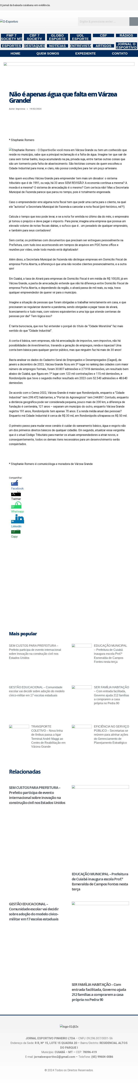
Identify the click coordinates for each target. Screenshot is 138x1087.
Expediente (85, 53)
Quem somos (47, 53)
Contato (120, 53)
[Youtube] (115, 4)
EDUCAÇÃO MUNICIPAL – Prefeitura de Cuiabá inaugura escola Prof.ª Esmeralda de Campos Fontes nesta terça (110, 653)
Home (15, 53)
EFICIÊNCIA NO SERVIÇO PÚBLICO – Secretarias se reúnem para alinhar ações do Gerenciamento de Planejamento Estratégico (111, 734)
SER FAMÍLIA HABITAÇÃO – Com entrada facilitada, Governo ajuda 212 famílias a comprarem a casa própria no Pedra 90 (111, 695)
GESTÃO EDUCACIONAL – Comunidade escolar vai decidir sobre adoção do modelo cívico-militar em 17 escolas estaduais (37, 691)
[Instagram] (80, 4)
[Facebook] (98, 4)
